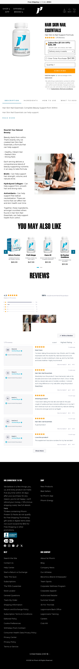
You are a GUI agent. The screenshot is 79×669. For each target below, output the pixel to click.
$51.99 (48, 262)
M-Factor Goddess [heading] (65, 256)
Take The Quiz (10, 577)
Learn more (48, 77)
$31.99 (65, 264)
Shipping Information (13, 605)
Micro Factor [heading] (14, 255)
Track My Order (10, 600)
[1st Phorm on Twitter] (21, 545)
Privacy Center (10, 637)
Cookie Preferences (12, 623)
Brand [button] (18, 12)
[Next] (73, 252)
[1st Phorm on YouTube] (13, 545)
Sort (55, 342)
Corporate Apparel (48, 591)
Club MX (44, 623)
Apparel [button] (18, 9)
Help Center (9, 568)
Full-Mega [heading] (31, 255)
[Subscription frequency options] (60, 51)
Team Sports (46, 581)
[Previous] (6, 252)
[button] (55, 38)
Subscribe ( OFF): (59, 44)
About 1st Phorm (48, 558)
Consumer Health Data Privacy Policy (20, 633)
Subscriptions (10, 581)
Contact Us (8, 563)
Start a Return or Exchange (15, 572)
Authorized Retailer (49, 595)
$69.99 (14, 262)
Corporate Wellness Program (53, 586)
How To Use (49, 100)
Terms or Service (11, 647)
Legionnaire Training (50, 614)
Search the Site (10, 558)
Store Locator (9, 591)
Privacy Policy (10, 642)
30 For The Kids (47, 605)
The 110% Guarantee (12, 586)
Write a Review (68, 336)
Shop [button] (5, 9)
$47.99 (31, 262)
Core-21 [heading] (48, 255)
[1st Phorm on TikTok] (17, 545)
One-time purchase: (61, 58)
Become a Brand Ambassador (53, 577)
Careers (44, 619)
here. (6, 508)
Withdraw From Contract (14, 628)
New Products (47, 487)
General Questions (12, 595)
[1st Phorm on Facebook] (5, 545)
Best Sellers (46, 491)
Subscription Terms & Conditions (62, 89)
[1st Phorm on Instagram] (9, 545)
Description (12, 100)
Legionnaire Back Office (51, 609)
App (7, 12)
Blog (43, 563)
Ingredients (31, 100)
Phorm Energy (47, 500)
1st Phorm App (47, 496)
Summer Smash (48, 600)
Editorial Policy (10, 619)
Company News (47, 568)
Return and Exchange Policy (16, 609)
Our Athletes (46, 572)
